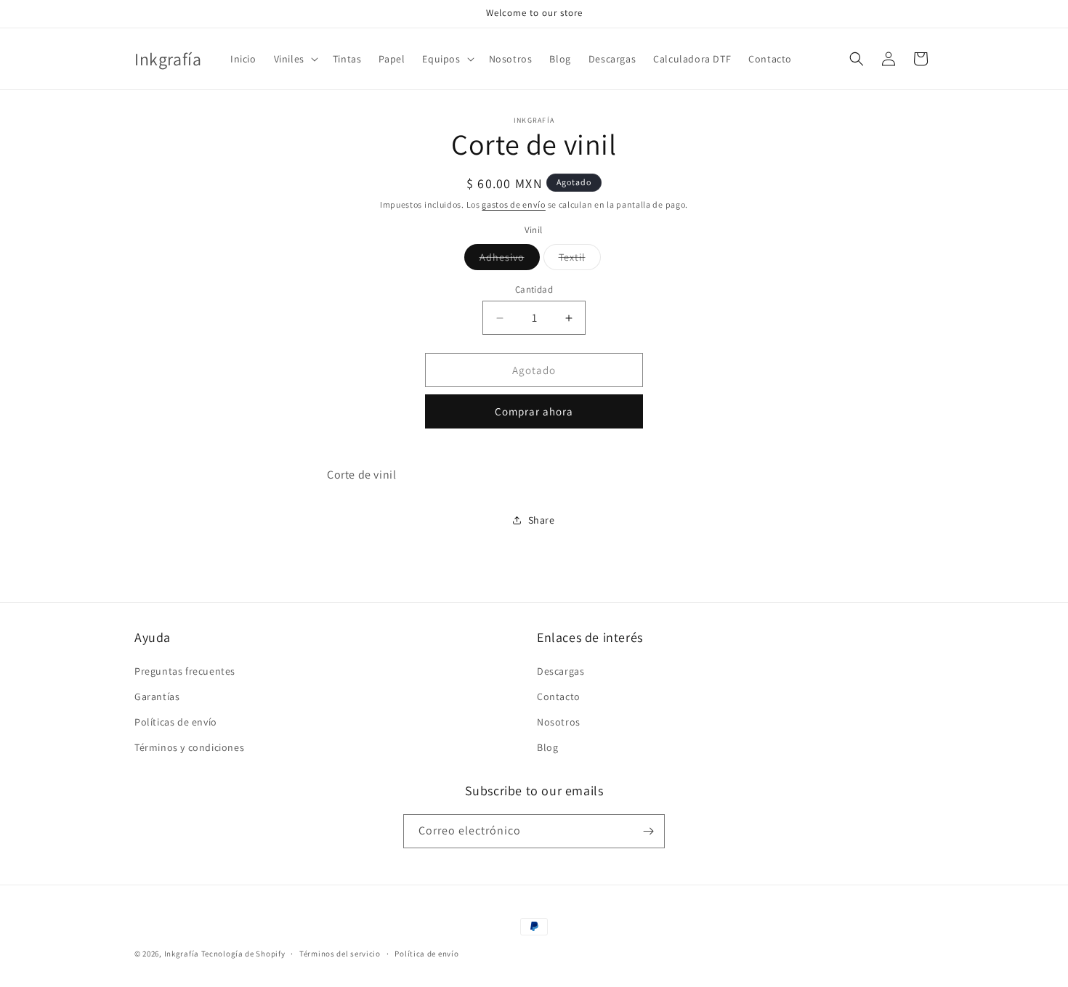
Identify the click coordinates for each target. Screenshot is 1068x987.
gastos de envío (514, 204)
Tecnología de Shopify (243, 954)
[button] (294, 59)
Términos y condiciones (189, 747)
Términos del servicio (340, 954)
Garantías (156, 696)
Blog (547, 747)
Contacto (558, 696)
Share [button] (541, 520)
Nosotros (558, 721)
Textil (580, 260)
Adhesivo (510, 260)
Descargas (560, 671)
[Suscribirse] (648, 831)
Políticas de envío (175, 721)
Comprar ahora (534, 411)
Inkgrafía (181, 954)
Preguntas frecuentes (184, 671)
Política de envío (426, 954)
